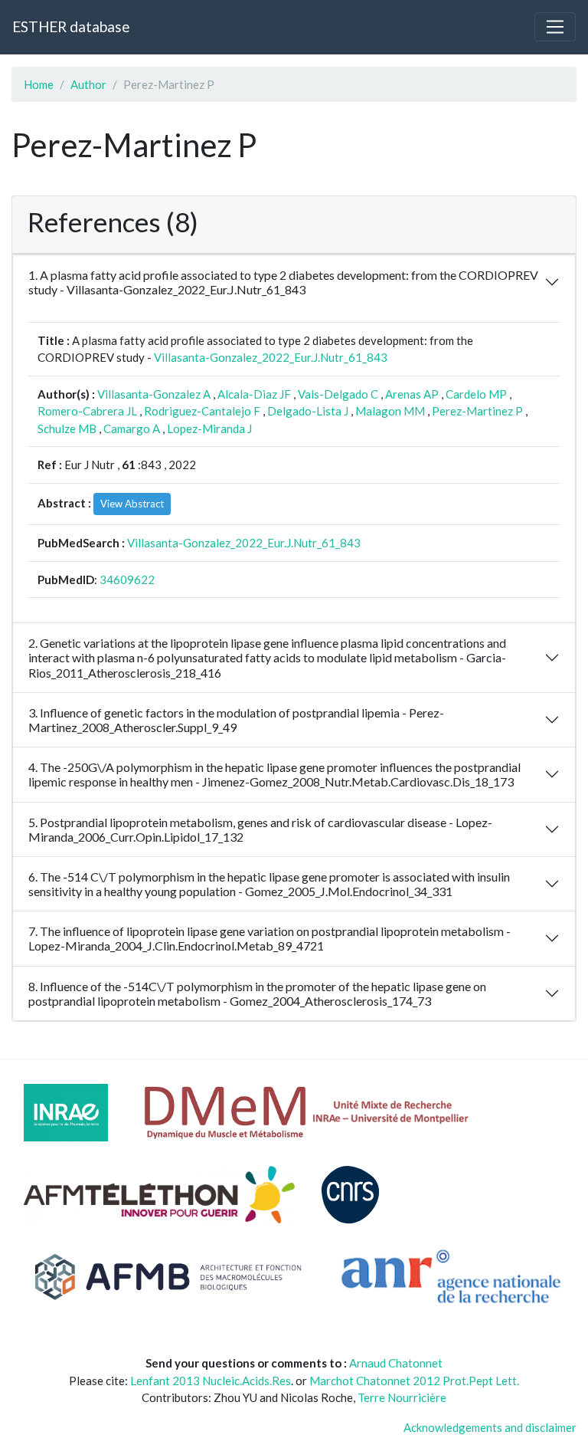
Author (88, 84)
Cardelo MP (476, 394)
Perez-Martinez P (477, 411)
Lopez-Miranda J (209, 428)
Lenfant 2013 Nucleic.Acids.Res (210, 1380)
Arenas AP (412, 394)
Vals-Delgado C (338, 394)
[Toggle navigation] (555, 26)
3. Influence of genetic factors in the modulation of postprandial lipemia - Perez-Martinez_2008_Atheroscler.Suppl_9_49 (236, 719)
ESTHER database (70, 26)
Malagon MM (390, 411)
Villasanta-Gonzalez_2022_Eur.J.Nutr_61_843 (270, 357)
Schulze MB (67, 428)
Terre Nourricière (402, 1397)
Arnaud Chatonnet (396, 1363)
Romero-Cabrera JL (87, 411)
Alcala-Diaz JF (254, 394)
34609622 (127, 579)
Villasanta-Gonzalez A (154, 394)
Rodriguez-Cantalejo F (202, 411)
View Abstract (132, 503)
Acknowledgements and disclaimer (490, 1427)
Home (39, 84)
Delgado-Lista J (307, 411)
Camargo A (131, 428)
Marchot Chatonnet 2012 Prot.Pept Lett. (414, 1380)
